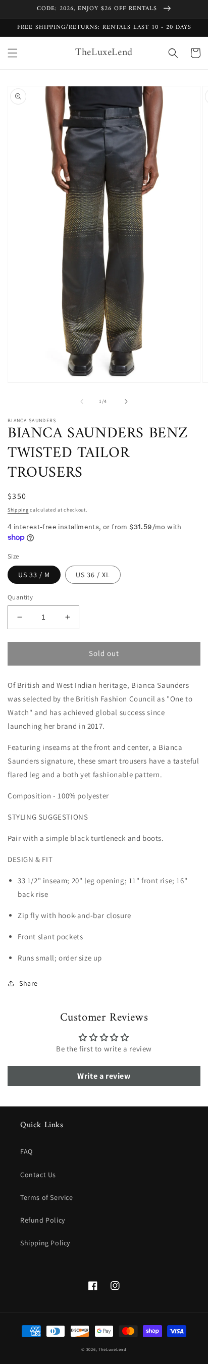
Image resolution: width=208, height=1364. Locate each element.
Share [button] (28, 983)
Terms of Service (46, 1197)
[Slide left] (82, 401)
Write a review (103, 1076)
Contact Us (38, 1174)
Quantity (20, 597)
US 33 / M (34, 574)
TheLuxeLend (112, 1349)
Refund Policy (42, 1220)
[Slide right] (126, 401)
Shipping (18, 510)
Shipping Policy (45, 1242)
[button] (13, 53)
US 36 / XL (93, 574)
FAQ (26, 1151)
